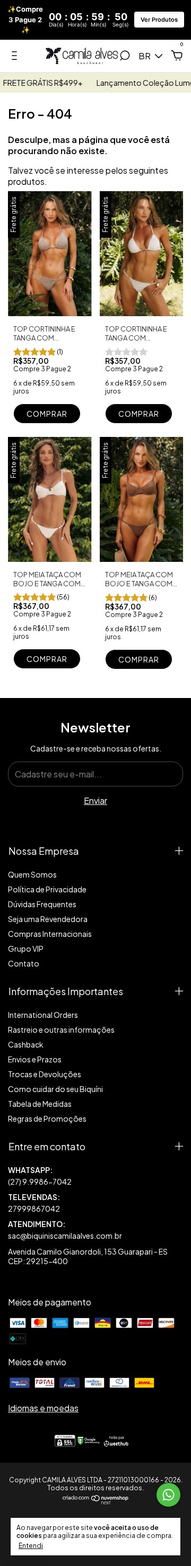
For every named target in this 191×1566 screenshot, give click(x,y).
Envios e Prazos (35, 1059)
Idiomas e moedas (43, 1407)
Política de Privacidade (47, 889)
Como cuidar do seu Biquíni (55, 1089)
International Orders (43, 1014)
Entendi (31, 1546)
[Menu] (16, 56)
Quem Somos (32, 874)
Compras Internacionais (50, 933)
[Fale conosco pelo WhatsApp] (168, 1495)
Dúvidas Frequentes (42, 904)
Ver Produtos (159, 19)
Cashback (26, 1044)
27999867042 (34, 1208)
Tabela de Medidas (40, 1103)
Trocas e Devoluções (44, 1074)
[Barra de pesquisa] (125, 56)
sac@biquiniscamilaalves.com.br (65, 1235)
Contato (23, 963)
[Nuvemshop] (96, 1501)
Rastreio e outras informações (61, 1029)
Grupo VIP (26, 948)
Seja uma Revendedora (48, 919)
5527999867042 (95, 1176)
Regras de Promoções (47, 1118)
